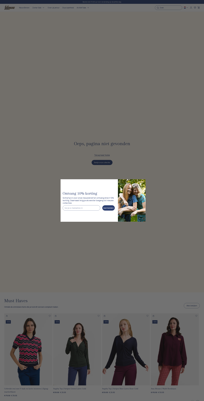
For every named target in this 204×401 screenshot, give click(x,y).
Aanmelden (108, 208)
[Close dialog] (139, 184)
